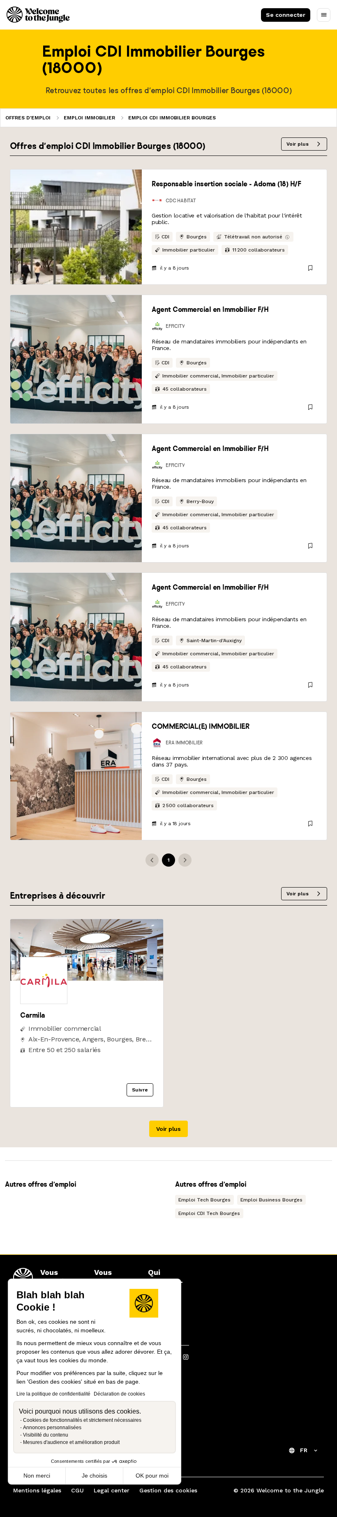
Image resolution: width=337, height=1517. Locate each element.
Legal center (111, 1490)
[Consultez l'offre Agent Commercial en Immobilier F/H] (76, 359)
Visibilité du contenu (45, 1435)
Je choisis (94, 1475)
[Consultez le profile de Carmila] (86, 978)
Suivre (140, 1090)
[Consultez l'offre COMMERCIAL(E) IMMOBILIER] (76, 776)
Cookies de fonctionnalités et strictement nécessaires (82, 1420)
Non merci (36, 1475)
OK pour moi (152, 1475)
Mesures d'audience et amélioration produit (71, 1442)
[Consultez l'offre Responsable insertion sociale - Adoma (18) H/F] (76, 226)
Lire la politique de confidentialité (53, 1394)
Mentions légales (37, 1490)
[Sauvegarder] (310, 268)
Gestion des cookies (168, 1490)
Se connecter (285, 14)
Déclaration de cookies (119, 1394)
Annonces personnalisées (52, 1427)
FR (303, 1450)
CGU (77, 1490)
